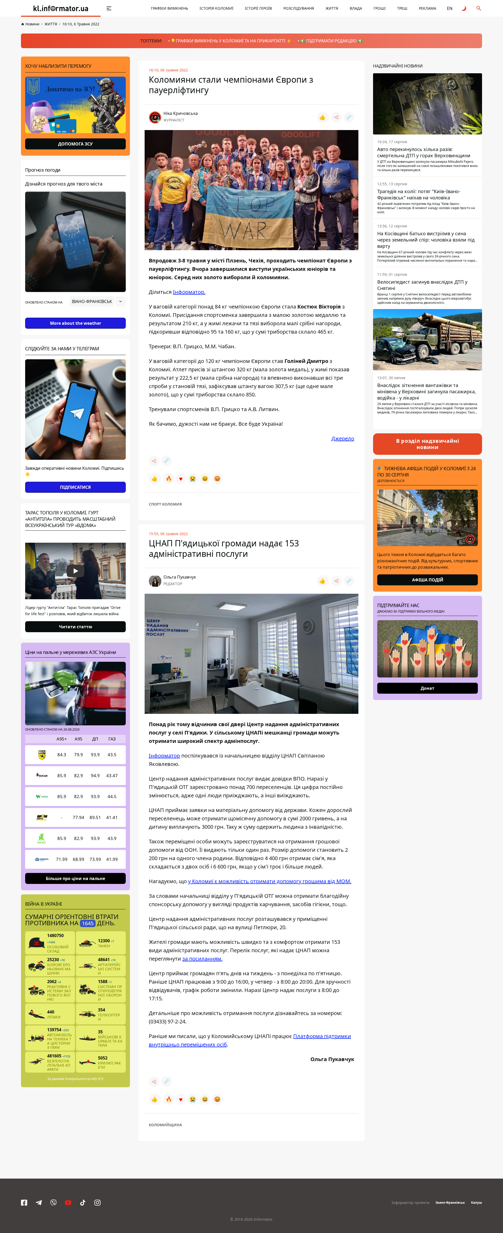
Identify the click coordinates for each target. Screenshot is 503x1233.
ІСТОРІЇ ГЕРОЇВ (258, 8)
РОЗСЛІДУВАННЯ (298, 8)
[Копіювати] (349, 117)
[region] (75, 316)
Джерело (342, 438)
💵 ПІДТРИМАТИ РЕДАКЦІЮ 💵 (331, 41)
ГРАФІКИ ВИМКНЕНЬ (169, 8)
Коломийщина (165, 1124)
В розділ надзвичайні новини (427, 444)
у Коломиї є (269, 881)
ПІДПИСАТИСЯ (75, 487)
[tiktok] (83, 1203)
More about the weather (75, 323)
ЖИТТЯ (332, 8)
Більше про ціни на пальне (75, 878)
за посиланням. (202, 958)
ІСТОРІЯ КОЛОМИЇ (216, 8)
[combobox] (98, 301)
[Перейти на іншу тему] (464, 8)
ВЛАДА (356, 8)
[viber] (53, 1203)
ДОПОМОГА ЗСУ (75, 144)
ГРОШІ (380, 8)
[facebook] (24, 1203)
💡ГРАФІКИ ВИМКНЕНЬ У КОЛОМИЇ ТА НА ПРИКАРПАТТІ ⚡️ (231, 41)
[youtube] (68, 1203)
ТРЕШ (402, 8)
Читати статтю (75, 627)
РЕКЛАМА (427, 8)
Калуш (476, 1202)
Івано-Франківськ (450, 1202)
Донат (427, 688)
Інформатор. (189, 291)
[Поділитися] (336, 117)
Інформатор (164, 755)
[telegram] (39, 1203)
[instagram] (97, 1203)
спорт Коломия (165, 504)
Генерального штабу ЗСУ (84, 1079)
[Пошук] (479, 8)
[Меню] (109, 8)
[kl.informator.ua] (61, 8)
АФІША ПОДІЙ (427, 580)
